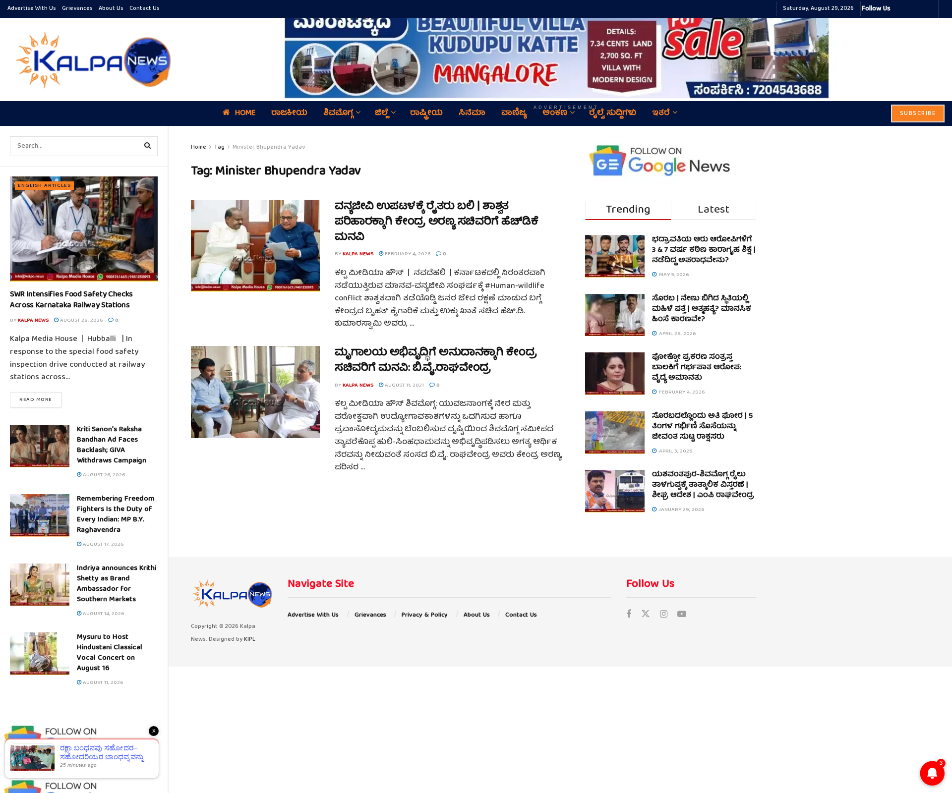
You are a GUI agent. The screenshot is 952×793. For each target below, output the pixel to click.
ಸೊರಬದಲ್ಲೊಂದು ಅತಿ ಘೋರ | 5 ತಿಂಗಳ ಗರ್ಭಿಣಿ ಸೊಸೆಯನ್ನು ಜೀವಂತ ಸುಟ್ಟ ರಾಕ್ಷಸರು (702, 427)
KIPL (249, 639)
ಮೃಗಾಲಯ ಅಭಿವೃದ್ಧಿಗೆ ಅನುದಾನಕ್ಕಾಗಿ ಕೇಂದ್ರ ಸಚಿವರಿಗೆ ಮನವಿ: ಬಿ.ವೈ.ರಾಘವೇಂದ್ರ (435, 360)
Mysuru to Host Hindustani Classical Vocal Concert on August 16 (109, 653)
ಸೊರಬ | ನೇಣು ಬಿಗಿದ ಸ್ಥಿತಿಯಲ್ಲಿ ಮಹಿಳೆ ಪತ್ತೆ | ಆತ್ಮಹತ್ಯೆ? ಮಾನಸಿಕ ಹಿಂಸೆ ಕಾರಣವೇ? (701, 309)
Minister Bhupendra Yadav (269, 147)
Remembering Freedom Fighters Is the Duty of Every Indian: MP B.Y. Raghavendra (116, 515)
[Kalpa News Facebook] (899, 9)
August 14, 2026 (102, 614)
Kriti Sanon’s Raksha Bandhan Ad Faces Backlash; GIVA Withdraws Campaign (111, 445)
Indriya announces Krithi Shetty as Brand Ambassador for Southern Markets (116, 584)
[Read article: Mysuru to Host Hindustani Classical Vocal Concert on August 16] (39, 653)
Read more (40, 399)
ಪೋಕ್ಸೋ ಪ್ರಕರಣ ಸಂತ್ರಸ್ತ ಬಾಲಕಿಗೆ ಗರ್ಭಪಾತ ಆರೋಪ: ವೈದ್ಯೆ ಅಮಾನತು (696, 368)
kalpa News (33, 320)
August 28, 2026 (81, 320)
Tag (219, 147)
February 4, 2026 (406, 254)
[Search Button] (148, 146)
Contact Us (144, 8)
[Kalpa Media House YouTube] (929, 9)
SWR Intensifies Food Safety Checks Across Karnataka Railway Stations (71, 300)
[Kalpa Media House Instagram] (911, 9)
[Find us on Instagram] (663, 615)
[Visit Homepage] (90, 59)
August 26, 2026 (103, 475)
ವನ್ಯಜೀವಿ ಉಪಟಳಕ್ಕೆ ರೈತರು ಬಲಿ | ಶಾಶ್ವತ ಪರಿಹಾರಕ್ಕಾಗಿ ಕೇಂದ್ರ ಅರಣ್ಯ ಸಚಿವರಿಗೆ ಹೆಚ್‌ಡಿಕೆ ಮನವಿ (436, 222)
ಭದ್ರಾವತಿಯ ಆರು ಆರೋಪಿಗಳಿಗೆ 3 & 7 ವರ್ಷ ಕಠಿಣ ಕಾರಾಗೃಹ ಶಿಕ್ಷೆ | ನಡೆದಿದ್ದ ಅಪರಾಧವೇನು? (704, 250)
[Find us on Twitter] (645, 615)
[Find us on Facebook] (628, 615)
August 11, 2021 (403, 385)
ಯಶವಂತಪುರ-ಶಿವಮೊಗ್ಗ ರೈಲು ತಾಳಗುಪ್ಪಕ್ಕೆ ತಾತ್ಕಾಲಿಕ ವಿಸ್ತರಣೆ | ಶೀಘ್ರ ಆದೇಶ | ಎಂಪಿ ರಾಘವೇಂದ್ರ (703, 485)
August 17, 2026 (102, 544)
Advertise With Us (31, 8)
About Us (111, 8)
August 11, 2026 (102, 682)
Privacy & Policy (425, 615)
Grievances (77, 8)
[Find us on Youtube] (681, 615)
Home (198, 147)
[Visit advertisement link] (566, 52)
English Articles (44, 185)
